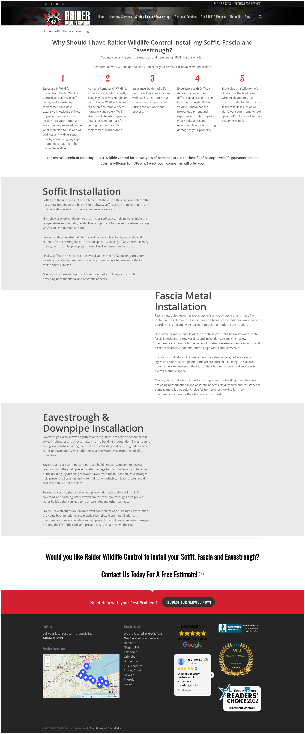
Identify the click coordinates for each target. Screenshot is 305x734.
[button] (81, 703)
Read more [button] (184, 718)
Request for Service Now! (188, 629)
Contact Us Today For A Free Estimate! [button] (149, 601)
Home (47, 59)
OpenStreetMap (101, 724)
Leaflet (87, 724)
